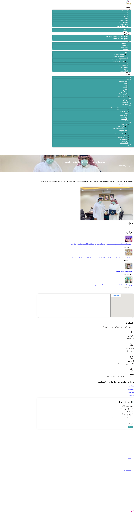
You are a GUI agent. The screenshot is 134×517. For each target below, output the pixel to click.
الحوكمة (128, 50)
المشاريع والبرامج (125, 32)
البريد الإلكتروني (128, 409)
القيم (126, 18)
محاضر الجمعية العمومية (118, 61)
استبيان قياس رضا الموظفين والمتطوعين (117, 36)
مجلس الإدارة (124, 52)
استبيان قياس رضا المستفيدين (120, 38)
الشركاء (128, 72)
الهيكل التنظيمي (123, 22)
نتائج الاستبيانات (124, 40)
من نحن (128, 9)
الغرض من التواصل (127, 414)
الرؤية (126, 12)
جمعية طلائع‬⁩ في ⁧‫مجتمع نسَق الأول (123, 271)
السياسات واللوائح (123, 65)
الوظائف (125, 49)
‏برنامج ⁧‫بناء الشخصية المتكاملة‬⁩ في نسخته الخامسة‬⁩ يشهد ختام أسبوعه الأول (113, 285)
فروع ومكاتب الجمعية (122, 26)
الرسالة (126, 14)
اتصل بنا (128, 74)
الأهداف (126, 16)
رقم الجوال (129, 411)
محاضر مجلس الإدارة (119, 56)
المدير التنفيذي (124, 20)
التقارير (126, 63)
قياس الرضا (127, 34)
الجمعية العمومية (123, 58)
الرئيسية (128, 7)
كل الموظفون (126, 41)
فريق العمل (125, 45)
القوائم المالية (124, 67)
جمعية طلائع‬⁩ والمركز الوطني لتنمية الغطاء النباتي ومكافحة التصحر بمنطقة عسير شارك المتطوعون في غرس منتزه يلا (102, 257)
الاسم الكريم (129, 406)
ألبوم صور (125, 31)
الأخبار (128, 27)
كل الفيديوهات (124, 71)
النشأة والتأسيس (123, 10)
